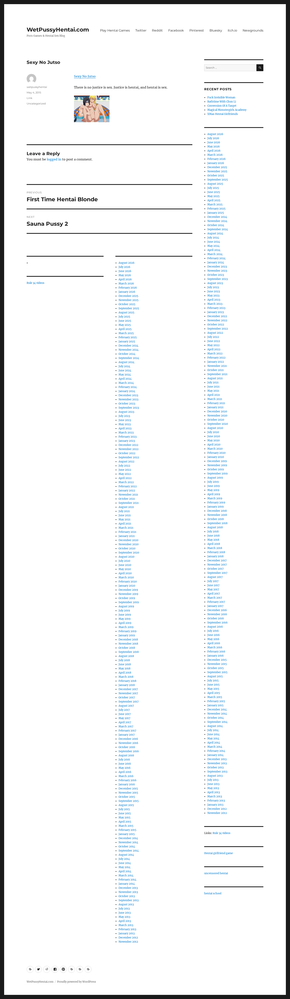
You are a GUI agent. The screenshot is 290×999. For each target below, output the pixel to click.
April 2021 (125, 523)
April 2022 (125, 478)
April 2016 (125, 772)
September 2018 (129, 652)
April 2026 (125, 279)
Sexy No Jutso (85, 76)
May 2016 (125, 768)
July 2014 (124, 859)
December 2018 (128, 639)
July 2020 (124, 561)
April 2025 (125, 329)
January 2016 (127, 784)
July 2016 (124, 759)
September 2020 (129, 552)
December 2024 (128, 345)
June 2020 (125, 565)
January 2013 (127, 933)
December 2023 (128, 395)
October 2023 (127, 403)
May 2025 (125, 325)
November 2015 (128, 792)
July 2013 (124, 908)
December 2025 (128, 296)
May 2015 (124, 817)
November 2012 (128, 941)
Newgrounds (253, 30)
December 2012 (128, 937)
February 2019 (128, 631)
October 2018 (127, 648)
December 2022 (128, 445)
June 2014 (125, 863)
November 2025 (128, 300)
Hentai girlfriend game (218, 853)
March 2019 (126, 627)
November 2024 (128, 349)
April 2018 (125, 672)
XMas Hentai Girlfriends (222, 114)
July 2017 (124, 710)
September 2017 (129, 701)
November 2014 (128, 842)
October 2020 (127, 548)
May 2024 (125, 374)
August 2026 (127, 263)
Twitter (140, 30)
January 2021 (127, 536)
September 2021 (129, 503)
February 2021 (127, 532)
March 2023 (126, 432)
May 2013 (124, 917)
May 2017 (124, 718)
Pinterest (196, 30)
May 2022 (125, 474)
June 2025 (125, 320)
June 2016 (125, 763)
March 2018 (126, 676)
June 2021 (125, 515)
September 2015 (129, 801)
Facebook (176, 30)
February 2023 (128, 436)
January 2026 (127, 292)
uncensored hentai (216, 873)
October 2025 (127, 304)
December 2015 (128, 788)
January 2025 (127, 341)
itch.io (232, 30)
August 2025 (126, 312)
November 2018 (128, 643)
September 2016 (129, 751)
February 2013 (127, 929)
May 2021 (124, 519)
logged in (54, 159)
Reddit (157, 30)
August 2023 (126, 412)
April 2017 (125, 722)
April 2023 (125, 428)
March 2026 (126, 283)
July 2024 (124, 366)
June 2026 (125, 271)
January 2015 (127, 834)
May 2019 (125, 619)
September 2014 (129, 850)
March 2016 (126, 776)
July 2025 (124, 316)
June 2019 (125, 614)
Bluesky (216, 30)
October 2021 (127, 498)
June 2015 (125, 813)
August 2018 (126, 656)
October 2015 (127, 797)
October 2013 (127, 896)
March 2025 (126, 333)
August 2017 (126, 705)
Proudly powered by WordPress (76, 981)
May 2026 (125, 275)
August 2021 (126, 507)
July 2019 (124, 610)
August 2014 (126, 854)
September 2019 (129, 602)
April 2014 (125, 871)
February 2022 (128, 486)
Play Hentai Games (115, 30)
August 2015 (126, 805)
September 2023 (129, 407)
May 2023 (125, 424)
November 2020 (128, 544)
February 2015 (127, 830)
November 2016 (128, 743)
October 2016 (127, 747)
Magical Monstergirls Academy (226, 110)
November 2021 (128, 494)
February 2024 (128, 387)
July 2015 (124, 809)
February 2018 (127, 681)
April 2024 (125, 378)
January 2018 (127, 685)
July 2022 (124, 465)
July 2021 (124, 511)
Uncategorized (36, 103)
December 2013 (128, 888)
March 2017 (126, 726)
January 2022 (127, 490)
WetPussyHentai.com (58, 29)
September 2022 (129, 457)
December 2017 (128, 689)
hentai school (212, 893)
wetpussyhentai (37, 87)
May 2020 (125, 569)
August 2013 (126, 904)
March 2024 (126, 383)
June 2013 (125, 912)
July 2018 (124, 660)
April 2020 (125, 573)
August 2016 (126, 755)
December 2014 (128, 838)
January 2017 (127, 734)
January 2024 (127, 391)
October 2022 (127, 453)
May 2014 (124, 867)
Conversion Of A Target (221, 105)
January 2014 (127, 883)
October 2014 (127, 846)
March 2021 (126, 527)
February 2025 (128, 337)
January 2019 (127, 635)
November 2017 (128, 693)
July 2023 (124, 416)
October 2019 (127, 598)
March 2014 (126, 875)
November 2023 (128, 399)
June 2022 (125, 470)
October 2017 (127, 697)
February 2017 (127, 730)
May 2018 (124, 668)
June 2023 (125, 420)
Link (29, 98)
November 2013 (128, 892)
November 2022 (128, 449)
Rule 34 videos (35, 283)
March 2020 (126, 577)
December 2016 (128, 739)
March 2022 (126, 482)
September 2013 (128, 900)
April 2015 (125, 821)
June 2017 (125, 714)
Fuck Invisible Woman (221, 97)
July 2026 (124, 267)
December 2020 (128, 540)
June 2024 (125, 370)
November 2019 (128, 594)
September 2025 (129, 308)
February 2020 (128, 581)
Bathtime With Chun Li (221, 101)
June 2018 (125, 664)
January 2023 (127, 441)
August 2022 (126, 461)
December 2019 (128, 590)
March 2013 (126, 925)
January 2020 (127, 585)
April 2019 (125, 623)
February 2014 (127, 879)
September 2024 (129, 358)
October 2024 (127, 354)
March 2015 (126, 826)
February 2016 (128, 780)
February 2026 (128, 287)
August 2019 (126, 606)
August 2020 (126, 556)
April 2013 (125, 921)
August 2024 (126, 362)
